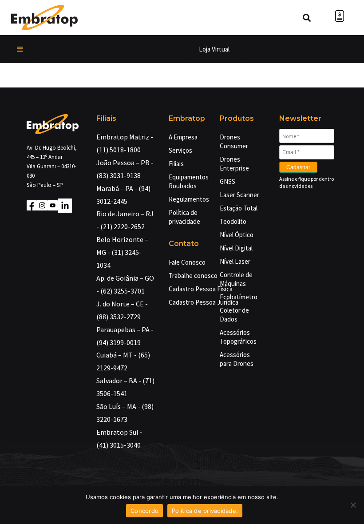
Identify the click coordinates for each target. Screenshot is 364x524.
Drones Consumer (234, 141)
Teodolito (233, 221)
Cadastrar (298, 167)
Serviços (180, 150)
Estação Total (238, 208)
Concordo (144, 510)
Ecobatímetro (238, 297)
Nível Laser (235, 261)
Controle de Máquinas (236, 279)
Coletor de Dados (234, 314)
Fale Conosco (187, 262)
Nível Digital (236, 248)
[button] (19, 49)
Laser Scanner (239, 195)
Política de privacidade (184, 217)
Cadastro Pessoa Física (201, 289)
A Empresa (183, 137)
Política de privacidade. (205, 510)
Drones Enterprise (234, 163)
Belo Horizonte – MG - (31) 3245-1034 (122, 252)
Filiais (176, 163)
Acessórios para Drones (236, 359)
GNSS (227, 181)
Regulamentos (187, 199)
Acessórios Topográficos (238, 336)
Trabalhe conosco (193, 275)
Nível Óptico (236, 234)
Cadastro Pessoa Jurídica (203, 302)
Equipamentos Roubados (187, 181)
